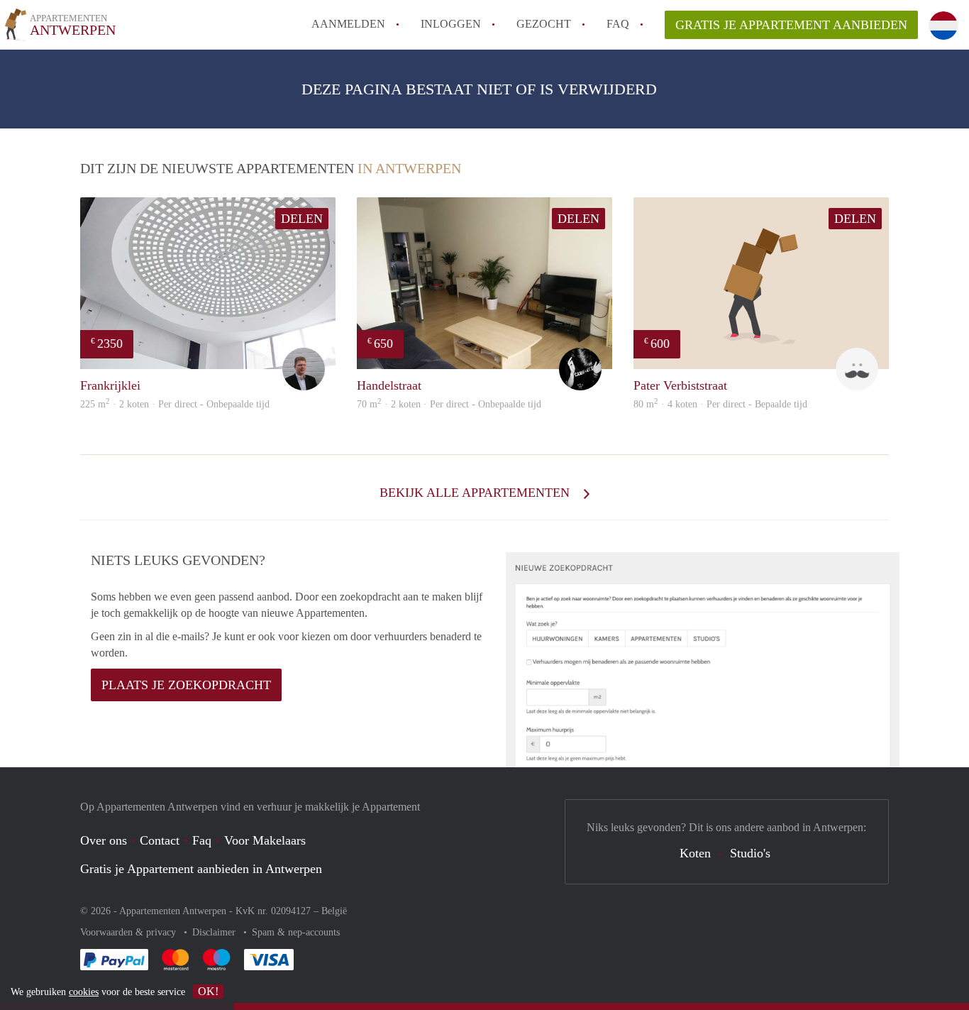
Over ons (103, 840)
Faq (201, 840)
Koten (695, 853)
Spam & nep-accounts (296, 932)
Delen (302, 219)
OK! (208, 991)
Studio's (750, 853)
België (334, 911)
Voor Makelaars (265, 840)
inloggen (451, 24)
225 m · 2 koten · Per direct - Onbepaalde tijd (175, 404)
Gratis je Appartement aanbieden (791, 25)
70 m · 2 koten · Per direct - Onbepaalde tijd (449, 404)
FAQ (618, 24)
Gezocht (543, 24)
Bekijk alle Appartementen (476, 492)
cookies (84, 992)
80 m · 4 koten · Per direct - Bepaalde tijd (720, 404)
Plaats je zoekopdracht (186, 685)
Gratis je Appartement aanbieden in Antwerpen (201, 869)
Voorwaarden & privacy (129, 932)
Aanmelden (348, 24)
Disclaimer (215, 932)
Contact (159, 840)
